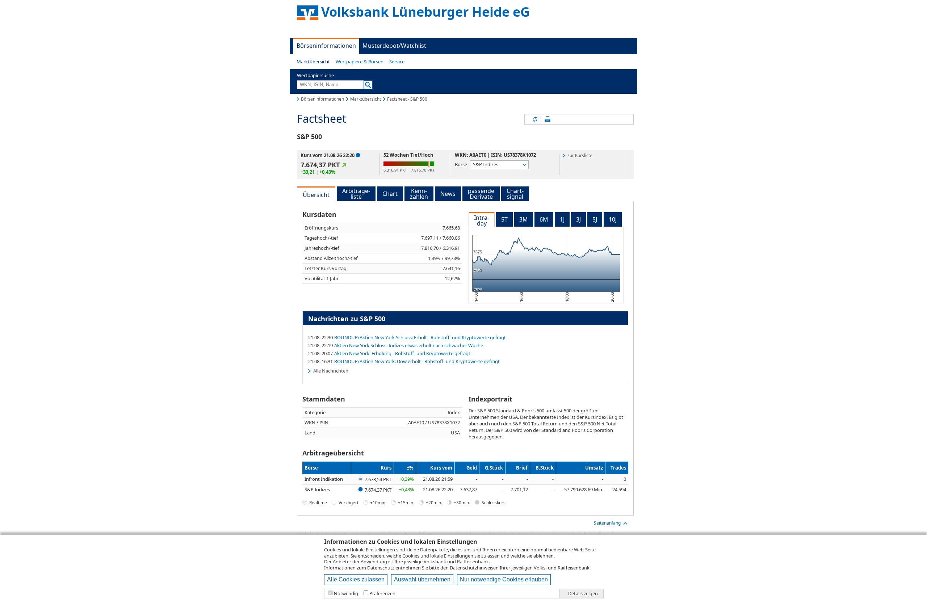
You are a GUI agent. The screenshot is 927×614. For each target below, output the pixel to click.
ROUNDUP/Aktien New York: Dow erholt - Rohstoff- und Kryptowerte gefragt (417, 361)
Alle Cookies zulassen (356, 579)
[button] (313, 61)
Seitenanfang (607, 523)
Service (396, 61)
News (448, 194)
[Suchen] (368, 84)
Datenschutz (380, 567)
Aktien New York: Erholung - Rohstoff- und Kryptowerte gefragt (402, 353)
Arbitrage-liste (356, 194)
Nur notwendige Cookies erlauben (504, 579)
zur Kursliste (579, 155)
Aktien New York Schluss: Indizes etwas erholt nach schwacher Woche (408, 345)
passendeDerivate (481, 194)
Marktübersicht (313, 61)
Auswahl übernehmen (422, 579)
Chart (390, 194)
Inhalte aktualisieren (534, 119)
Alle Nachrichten (330, 371)
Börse (461, 164)
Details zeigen (583, 593)
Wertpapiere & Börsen (359, 61)
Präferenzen (382, 593)
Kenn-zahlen (419, 194)
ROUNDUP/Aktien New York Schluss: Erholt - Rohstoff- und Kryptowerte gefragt (420, 337)
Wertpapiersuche (315, 75)
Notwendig (346, 593)
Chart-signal (515, 194)
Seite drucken (547, 119)
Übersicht (316, 195)
